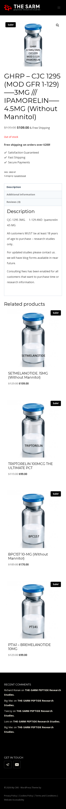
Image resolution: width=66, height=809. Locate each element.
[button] (57, 25)
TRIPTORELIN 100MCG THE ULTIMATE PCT (30, 466)
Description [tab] (14, 187)
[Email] (17, 764)
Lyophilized (20, 176)
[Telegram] (8, 764)
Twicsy (8, 711)
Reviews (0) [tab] (13, 202)
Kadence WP (47, 787)
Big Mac (8, 700)
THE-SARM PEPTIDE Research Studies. (36, 721)
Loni (6, 721)
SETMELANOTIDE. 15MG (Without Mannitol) (28, 375)
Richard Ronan (12, 690)
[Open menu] (59, 7)
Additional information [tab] (21, 194)
